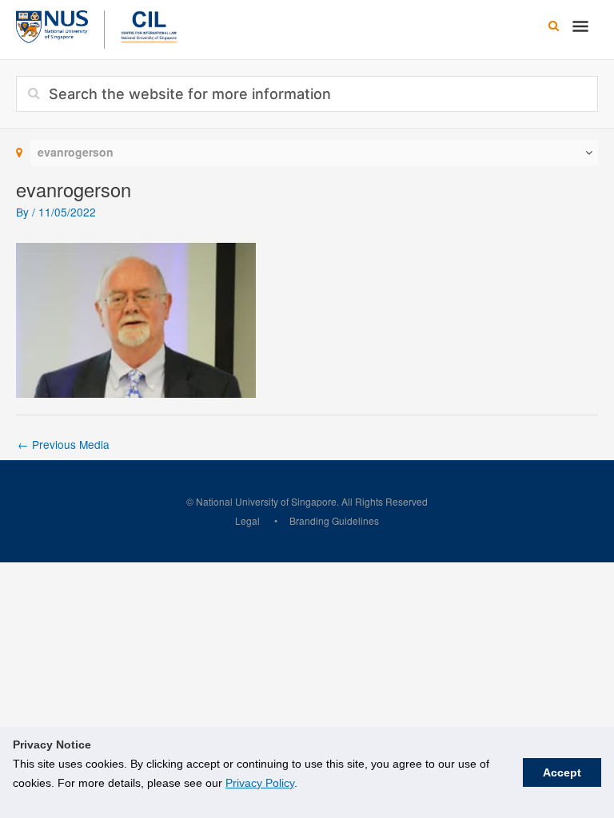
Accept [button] (562, 772)
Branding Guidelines (334, 520)
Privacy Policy (259, 782)
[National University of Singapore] (52, 25)
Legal (247, 520)
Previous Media (64, 444)
